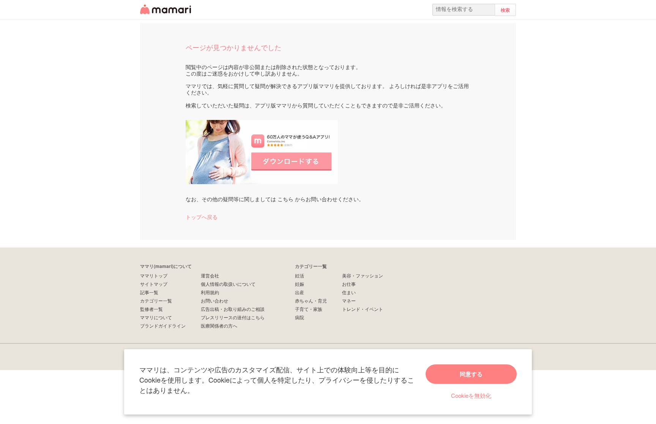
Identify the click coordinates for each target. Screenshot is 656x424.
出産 (299, 292)
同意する (471, 374)
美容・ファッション (362, 275)
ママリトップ (153, 275)
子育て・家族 (308, 309)
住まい (349, 292)
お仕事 (349, 284)
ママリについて (156, 317)
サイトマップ (153, 284)
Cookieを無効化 (471, 395)
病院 (299, 317)
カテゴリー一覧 (156, 300)
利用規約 (210, 292)
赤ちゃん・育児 (311, 300)
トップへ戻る (202, 216)
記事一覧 (149, 292)
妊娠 (299, 284)
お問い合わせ (214, 300)
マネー (349, 300)
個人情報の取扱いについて (228, 284)
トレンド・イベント (362, 309)
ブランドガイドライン (163, 325)
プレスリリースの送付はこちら (233, 317)
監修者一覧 (151, 309)
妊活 (299, 275)
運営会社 (210, 275)
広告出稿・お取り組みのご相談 (233, 309)
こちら (285, 199)
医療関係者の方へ (219, 325)
